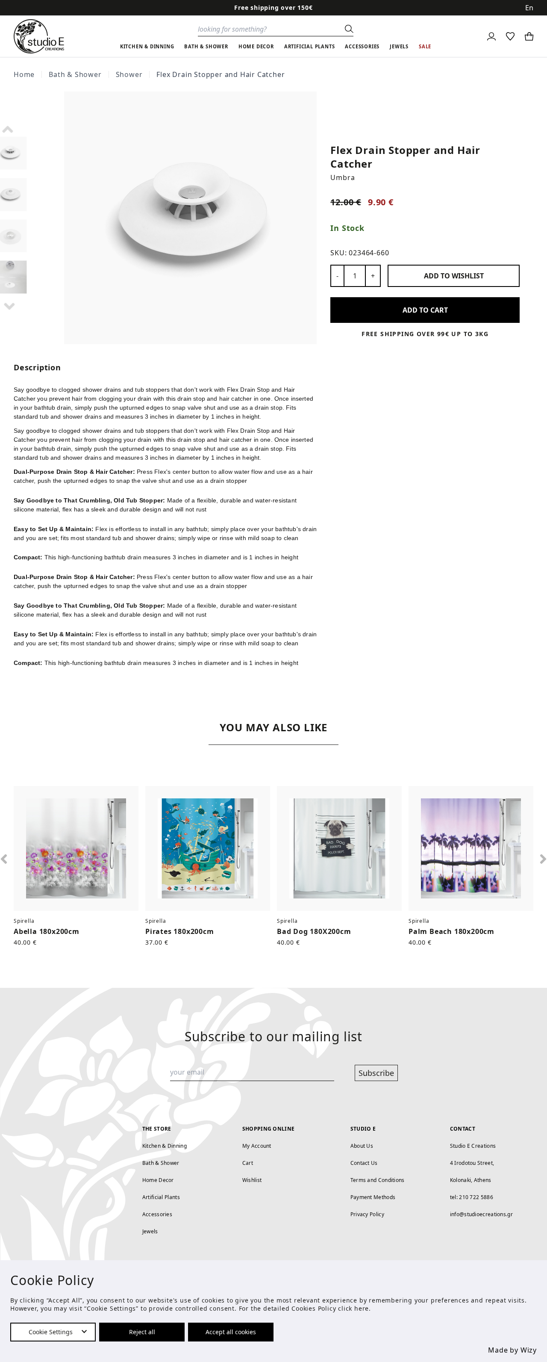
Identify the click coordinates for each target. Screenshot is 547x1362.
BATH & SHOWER (206, 46)
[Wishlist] (510, 36)
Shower (129, 74)
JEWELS (399, 46)
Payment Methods (373, 1197)
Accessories (157, 1214)
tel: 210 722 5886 (471, 1197)
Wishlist (252, 1180)
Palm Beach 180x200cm (451, 931)
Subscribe (376, 1073)
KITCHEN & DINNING (147, 46)
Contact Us (364, 1163)
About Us (361, 1145)
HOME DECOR (256, 46)
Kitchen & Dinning (164, 1145)
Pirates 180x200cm (179, 931)
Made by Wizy (512, 1350)
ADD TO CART (425, 310)
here (361, 1308)
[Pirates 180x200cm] (207, 848)
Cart (247, 1163)
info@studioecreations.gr (481, 1214)
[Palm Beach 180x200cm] (471, 848)
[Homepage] (39, 36)
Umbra (342, 177)
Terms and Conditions (377, 1180)
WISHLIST (454, 276)
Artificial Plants (161, 1197)
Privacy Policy (367, 1214)
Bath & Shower (75, 74)
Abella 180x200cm (46, 931)
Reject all (142, 1332)
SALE (425, 46)
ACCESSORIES (362, 46)
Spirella (24, 921)
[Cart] (529, 36)
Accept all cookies (231, 1332)
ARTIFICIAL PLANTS (309, 46)
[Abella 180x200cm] (76, 848)
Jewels (150, 1231)
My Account (256, 1145)
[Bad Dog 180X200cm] (339, 848)
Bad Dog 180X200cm (314, 931)
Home (24, 74)
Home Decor (158, 1180)
